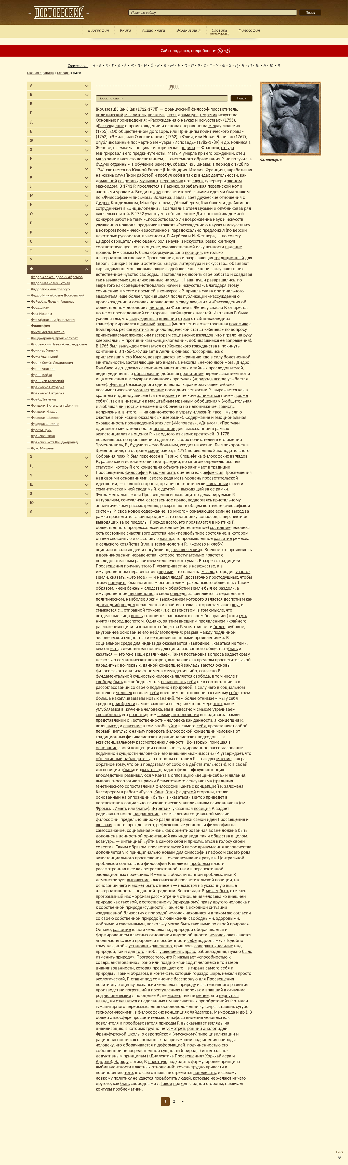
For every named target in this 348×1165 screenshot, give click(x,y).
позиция (193, 252)
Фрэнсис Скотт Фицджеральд (54, 442)
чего (212, 687)
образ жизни (146, 373)
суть (243, 616)
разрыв (163, 324)
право (180, 500)
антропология (185, 715)
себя (177, 175)
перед (118, 621)
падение (233, 247)
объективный (109, 759)
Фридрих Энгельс (45, 424)
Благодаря (216, 285)
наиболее (135, 599)
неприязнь (106, 412)
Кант (158, 792)
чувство (131, 274)
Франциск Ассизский (47, 381)
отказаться (150, 346)
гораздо (200, 973)
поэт (171, 115)
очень (184, 1067)
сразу (244, 654)
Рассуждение (111, 126)
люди (168, 918)
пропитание (192, 373)
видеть (170, 362)
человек (124, 693)
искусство (215, 263)
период (223, 164)
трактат (168, 225)
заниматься (208, 395)
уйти (172, 726)
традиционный (229, 258)
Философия (249, 30)
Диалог (208, 423)
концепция (151, 467)
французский (177, 109)
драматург (188, 115)
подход (180, 1083)
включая (104, 825)
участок (243, 571)
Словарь (219, 30)
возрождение (198, 219)
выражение (138, 880)
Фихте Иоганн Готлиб (47, 332)
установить (140, 946)
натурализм (107, 500)
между (214, 126)
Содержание (197, 417)
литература (190, 263)
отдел (191, 208)
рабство (221, 274)
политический (109, 115)
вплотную (157, 1061)
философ (200, 109)
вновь (137, 616)
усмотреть (176, 1028)
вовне (215, 830)
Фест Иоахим (41, 314)
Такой (166, 1083)
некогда (188, 362)
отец (240, 153)
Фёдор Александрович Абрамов (57, 277)
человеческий (186, 550)
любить (195, 274)
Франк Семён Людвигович (52, 363)
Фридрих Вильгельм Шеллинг (55, 406)
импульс (120, 731)
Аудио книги (153, 30)
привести (215, 1067)
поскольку (157, 924)
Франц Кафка (41, 375)
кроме (242, 395)
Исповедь (184, 142)
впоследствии (109, 775)
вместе (127, 291)
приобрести (123, 704)
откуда (227, 148)
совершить (205, 946)
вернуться (229, 995)
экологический (110, 979)
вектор (198, 797)
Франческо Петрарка (47, 387)
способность (108, 715)
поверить (117, 582)
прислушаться (201, 841)
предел (128, 605)
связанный (217, 484)
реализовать (173, 682)
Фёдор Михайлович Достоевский (57, 295)
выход (238, 511)
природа (204, 379)
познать (137, 715)
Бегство (157, 307)
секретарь (128, 181)
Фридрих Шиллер (45, 418)
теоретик (208, 115)
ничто (101, 621)
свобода (201, 676)
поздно (167, 962)
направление (146, 814)
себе (233, 693)
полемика (238, 324)
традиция (223, 781)
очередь (178, 593)
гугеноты (156, 153)
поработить (165, 1078)
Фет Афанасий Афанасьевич (53, 320)
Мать (173, 153)
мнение (224, 759)
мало (101, 159)
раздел (225, 588)
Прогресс (145, 957)
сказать (117, 577)
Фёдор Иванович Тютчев (50, 283)
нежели (229, 973)
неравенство (141, 593)
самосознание (110, 830)
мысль (208, 571)
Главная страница (40, 73)
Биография (98, 30)
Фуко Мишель (42, 448)
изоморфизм (137, 896)
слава (207, 291)
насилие (225, 946)
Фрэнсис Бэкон (43, 436)
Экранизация (188, 30)
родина (188, 148)
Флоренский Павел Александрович (59, 344)
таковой (129, 902)
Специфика (191, 456)
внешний (168, 318)
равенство (162, 946)
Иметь (121, 808)
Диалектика (162, 1056)
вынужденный (143, 318)
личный (147, 324)
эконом (234, 181)
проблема (200, 863)
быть (171, 472)
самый (163, 715)
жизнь (108, 175)
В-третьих (161, 808)
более (134, 296)
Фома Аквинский (44, 357)
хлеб (215, 544)
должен (169, 395)
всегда (220, 379)
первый (166, 571)
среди (153, 450)
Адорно (103, 1061)
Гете (169, 792)
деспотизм (234, 599)
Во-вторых (197, 742)
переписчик (171, 181)
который (123, 467)
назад (102, 1001)
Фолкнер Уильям (44, 351)
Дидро (102, 203)
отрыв (184, 318)
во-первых (130, 665)
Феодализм (40, 308)
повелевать (204, 1072)
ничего (239, 1078)
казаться (221, 643)
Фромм (103, 808)
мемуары (162, 142)
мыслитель (135, 115)
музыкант (149, 181)
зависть (226, 406)
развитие (223, 538)
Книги (125, 30)
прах (120, 456)
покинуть (230, 346)
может (159, 472)
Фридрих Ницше (44, 412)
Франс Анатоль (43, 369)
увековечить (171, 951)
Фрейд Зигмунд (43, 400)
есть (100, 533)
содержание (153, 511)
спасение (132, 726)
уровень (193, 478)
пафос (191, 847)
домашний (106, 181)
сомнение (163, 979)
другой (168, 489)
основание (164, 428)
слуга (198, 181)
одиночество (162, 412)
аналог (210, 1028)
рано (146, 962)
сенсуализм (132, 500)
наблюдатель (137, 759)
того (111, 285)
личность (128, 406)
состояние (220, 527)
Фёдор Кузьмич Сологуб (50, 289)
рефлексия (213, 472)
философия (136, 472)
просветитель (223, 109)
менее (202, 995)
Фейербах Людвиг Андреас (52, 302)
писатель (156, 115)
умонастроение (148, 390)
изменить (105, 957)
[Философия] (58, 12)
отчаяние (236, 990)
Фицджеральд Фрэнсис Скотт (54, 338)
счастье (103, 417)
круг (157, 192)
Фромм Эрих (41, 430)
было (247, 951)
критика (141, 329)
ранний (194, 1028)
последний (109, 605)
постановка (195, 654)
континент (106, 351)
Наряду (121, 1061)
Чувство (117, 384)
